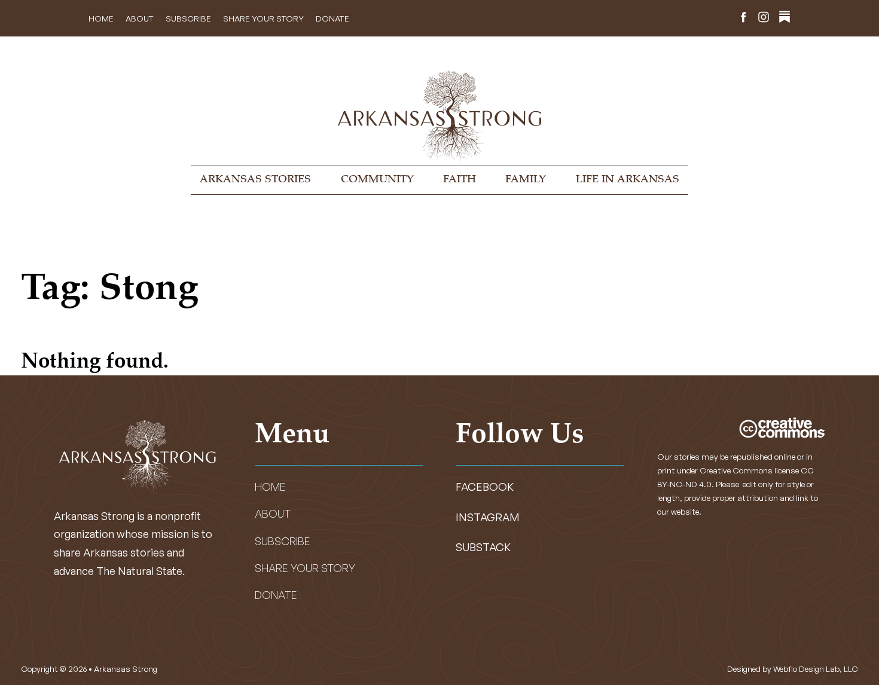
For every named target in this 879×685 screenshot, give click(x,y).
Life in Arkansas (627, 180)
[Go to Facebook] (743, 19)
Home (101, 18)
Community (377, 180)
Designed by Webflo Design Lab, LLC (792, 668)
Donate (332, 18)
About (140, 18)
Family (525, 180)
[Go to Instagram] (764, 19)
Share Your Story (263, 18)
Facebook (485, 486)
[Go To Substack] (785, 19)
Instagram (488, 517)
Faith (459, 180)
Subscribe (188, 18)
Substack (483, 546)
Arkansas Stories (255, 180)
